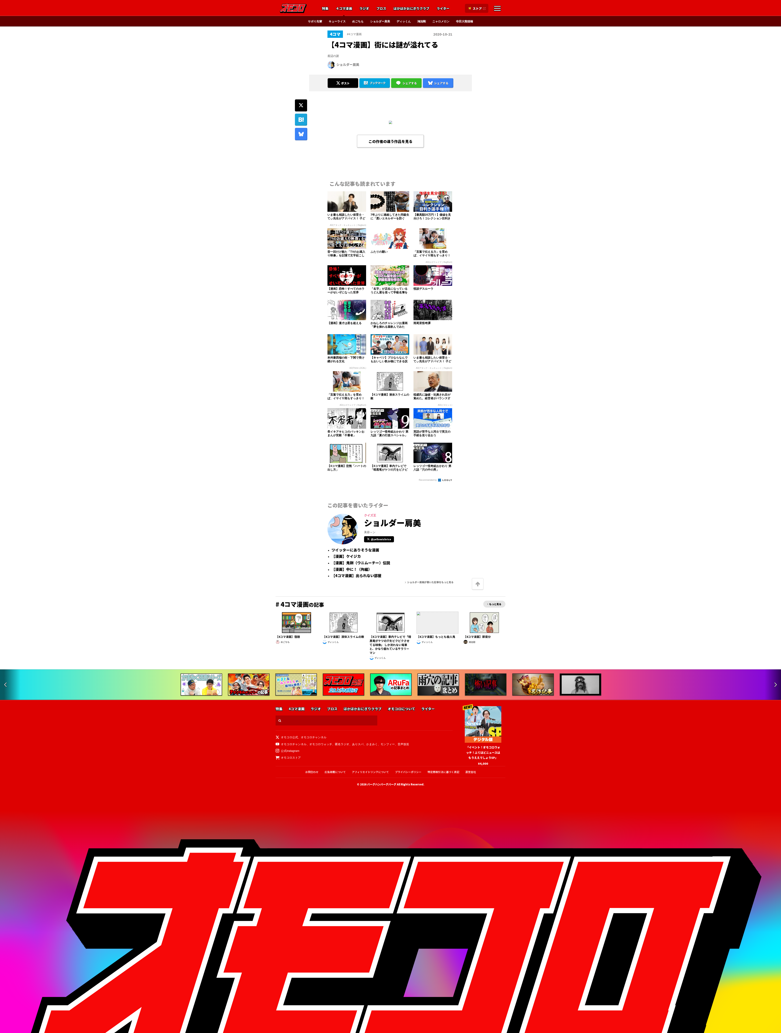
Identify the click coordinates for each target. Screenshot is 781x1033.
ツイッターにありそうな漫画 (355, 550)
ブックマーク (377, 83)
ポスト (345, 83)
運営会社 (470, 772)
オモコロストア (291, 757)
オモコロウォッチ (320, 744)
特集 (325, 8)
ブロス (381, 8)
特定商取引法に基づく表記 (443, 772)
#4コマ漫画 (354, 34)
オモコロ (293, 8)
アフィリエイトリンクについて (370, 772)
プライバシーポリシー (408, 772)
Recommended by (428, 479)
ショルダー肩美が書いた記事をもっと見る (430, 582)
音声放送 (403, 744)
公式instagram (290, 751)
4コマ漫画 (296, 708)
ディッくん (404, 21)
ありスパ (357, 744)
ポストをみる (342, 72)
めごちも (358, 21)
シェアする (409, 83)
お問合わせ (312, 772)
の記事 (300, 604)
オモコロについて (401, 708)
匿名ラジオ (342, 744)
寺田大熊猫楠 (464, 21)
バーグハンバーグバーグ (381, 784)
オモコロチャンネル (313, 737)
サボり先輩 (315, 21)
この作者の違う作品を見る (390, 141)
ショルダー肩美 (380, 21)
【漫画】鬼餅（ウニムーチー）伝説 (361, 563)
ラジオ (364, 8)
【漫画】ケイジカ (346, 556)
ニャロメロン (440, 21)
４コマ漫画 (344, 8)
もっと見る (495, 604)
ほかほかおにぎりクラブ (411, 8)
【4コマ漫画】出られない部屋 (356, 575)
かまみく (372, 744)
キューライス (337, 21)
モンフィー (388, 744)
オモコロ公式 (289, 737)
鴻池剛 (421, 21)
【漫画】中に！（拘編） (352, 569)
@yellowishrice (381, 539)
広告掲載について (335, 772)
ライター (443, 8)
